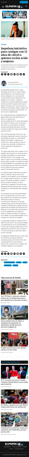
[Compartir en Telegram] (11, 74)
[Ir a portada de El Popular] (14, 7)
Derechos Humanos (11, 434)
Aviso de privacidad (19, 448)
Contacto (11, 448)
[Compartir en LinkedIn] (20, 74)
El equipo (25, 446)
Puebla (3, 44)
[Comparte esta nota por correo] (14, 74)
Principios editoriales (16, 446)
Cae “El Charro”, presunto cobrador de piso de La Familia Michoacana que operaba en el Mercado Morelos (14, 298)
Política (10, 386)
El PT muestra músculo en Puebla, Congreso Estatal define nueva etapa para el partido (14, 382)
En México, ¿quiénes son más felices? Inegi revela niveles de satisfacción (14, 406)
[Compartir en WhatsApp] (8, 74)
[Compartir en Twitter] (5, 74)
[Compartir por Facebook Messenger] (17, 74)
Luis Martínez (4, 386)
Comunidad (9, 409)
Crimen (15, 265)
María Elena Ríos (9, 262)
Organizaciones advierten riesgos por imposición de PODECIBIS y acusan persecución (14, 430)
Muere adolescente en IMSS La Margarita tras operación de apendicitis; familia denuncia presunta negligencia (12, 324)
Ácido (25, 262)
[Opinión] (14, 14)
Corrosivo (8, 265)
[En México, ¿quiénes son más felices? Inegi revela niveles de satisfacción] (14, 396)
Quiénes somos (7, 446)
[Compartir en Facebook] (2, 74)
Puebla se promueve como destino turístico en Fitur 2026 (13, 349)
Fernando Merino (13, 82)
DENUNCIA (24, 2)
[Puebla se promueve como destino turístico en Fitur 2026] (14, 339)
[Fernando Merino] (4, 83)
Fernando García (4, 329)
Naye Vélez (3, 302)
